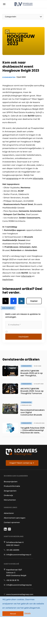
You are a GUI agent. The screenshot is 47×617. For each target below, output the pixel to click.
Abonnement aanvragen (14, 518)
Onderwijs (8, 495)
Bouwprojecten (10, 482)
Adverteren (9, 513)
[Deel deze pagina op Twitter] (5, 301)
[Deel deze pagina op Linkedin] (21, 301)
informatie (38, 178)
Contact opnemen (12, 522)
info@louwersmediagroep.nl (18, 555)
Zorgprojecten (10, 491)
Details (27, 613)
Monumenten (10, 500)
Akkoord (13, 614)
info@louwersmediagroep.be (19, 585)
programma (12, 178)
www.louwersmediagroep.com (19, 594)
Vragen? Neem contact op (20, 463)
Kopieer (34, 301)
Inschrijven (24, 337)
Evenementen (8, 77)
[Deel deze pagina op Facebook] (13, 301)
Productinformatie (12, 486)
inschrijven (7, 279)
